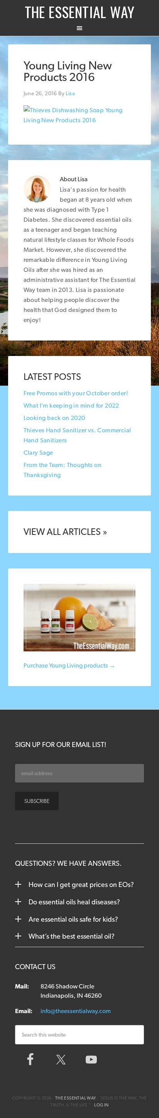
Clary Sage (38, 452)
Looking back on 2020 (54, 418)
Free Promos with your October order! (76, 393)
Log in (101, 1105)
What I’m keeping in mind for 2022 (71, 405)
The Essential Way (80, 11)
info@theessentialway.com (76, 1011)
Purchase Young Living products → (69, 665)
